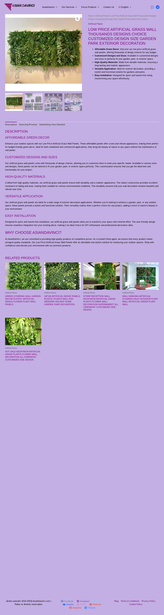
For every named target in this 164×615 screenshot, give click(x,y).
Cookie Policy (135, 604)
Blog (116, 601)
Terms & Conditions (130, 601)
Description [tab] (11, 124)
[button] (77, 18)
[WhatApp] (152, 7)
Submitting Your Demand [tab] (52, 124)
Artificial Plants (102, 16)
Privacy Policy (148, 601)
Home (91, 16)
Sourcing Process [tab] (28, 124)
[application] (56, 7)
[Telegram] (158, 7)
